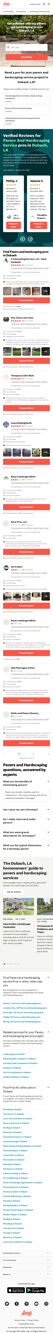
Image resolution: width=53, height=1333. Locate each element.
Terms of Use (19, 1320)
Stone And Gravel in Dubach (16, 1123)
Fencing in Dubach (11, 1200)
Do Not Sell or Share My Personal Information (26, 1327)
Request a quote (13, 225)
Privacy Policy (33, 1320)
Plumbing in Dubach (12, 1109)
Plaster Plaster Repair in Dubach (18, 1210)
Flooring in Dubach (12, 1164)
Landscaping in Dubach (14, 1054)
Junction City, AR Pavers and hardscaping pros (25, 1008)
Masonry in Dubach (12, 1068)
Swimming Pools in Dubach (15, 1187)
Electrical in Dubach (12, 1132)
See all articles (14, 891)
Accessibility (26, 1324)
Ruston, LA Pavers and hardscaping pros (22, 1003)
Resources (7, 1267)
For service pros (9, 1260)
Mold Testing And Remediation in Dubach (22, 1146)
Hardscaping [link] (21, 11)
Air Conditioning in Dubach (15, 1178)
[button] (7, 291)
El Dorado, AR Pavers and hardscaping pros (23, 1012)
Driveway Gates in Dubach (15, 1191)
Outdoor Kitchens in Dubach (16, 1077)
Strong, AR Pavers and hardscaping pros (22, 1021)
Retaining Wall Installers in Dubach (19, 1058)
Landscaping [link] (8, 11)
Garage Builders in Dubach (15, 1205)
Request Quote (26, 300)
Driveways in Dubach (13, 1169)
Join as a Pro (35, 4)
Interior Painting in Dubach (15, 1173)
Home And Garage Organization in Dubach (22, 1182)
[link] (8, 216)
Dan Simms (8, 919)
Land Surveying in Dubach (15, 1141)
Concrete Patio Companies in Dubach (20, 1063)
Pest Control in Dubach (13, 1159)
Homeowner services (11, 1253)
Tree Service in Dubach (13, 1114)
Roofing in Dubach (11, 1127)
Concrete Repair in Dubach (15, 1150)
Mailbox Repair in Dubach (15, 1214)
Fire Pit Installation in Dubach (17, 1072)
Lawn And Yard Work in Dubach (17, 1118)
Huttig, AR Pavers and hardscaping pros (21, 1017)
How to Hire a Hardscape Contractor (16, 925)
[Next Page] (48, 753)
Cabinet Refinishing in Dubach (17, 1196)
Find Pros (26, 57)
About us (6, 1274)
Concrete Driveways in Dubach (17, 1137)
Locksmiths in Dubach (13, 1155)
